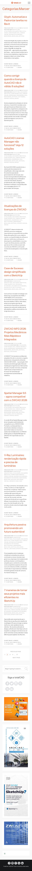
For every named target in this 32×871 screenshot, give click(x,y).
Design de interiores (15, 34)
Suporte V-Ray (13, 481)
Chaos (6, 32)
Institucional (8, 221)
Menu (28, 2)
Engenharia (12, 95)
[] (16, 683)
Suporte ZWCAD (9, 98)
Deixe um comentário (13, 65)
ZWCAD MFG (13, 351)
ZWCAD (16, 98)
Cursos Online (20, 157)
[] (20, 683)
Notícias (21, 36)
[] (7, 683)
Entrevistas (8, 287)
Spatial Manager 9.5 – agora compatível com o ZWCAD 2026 (15, 397)
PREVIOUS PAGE (15, 651)
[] (12, 688)
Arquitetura (16, 29)
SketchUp (22, 289)
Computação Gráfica (17, 474)
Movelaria (15, 36)
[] (7, 688)
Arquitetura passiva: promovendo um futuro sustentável (15, 528)
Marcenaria (7, 36)
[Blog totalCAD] (16, 3)
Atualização (8, 31)
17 (17, 654)
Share (20, 67)
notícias (21, 349)
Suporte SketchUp (21, 548)
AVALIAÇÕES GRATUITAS (19, 31)
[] (12, 683)
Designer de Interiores (19, 285)
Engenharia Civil (22, 95)
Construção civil (14, 32)
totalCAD (16, 28)
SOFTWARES (21, 96)
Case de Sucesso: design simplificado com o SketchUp (15, 272)
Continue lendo (11, 64)
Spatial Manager (17, 413)
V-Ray (20, 481)
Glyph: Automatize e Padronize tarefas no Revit (15, 20)
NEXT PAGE (16, 657)
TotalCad (5, 866)
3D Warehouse (16, 281)
